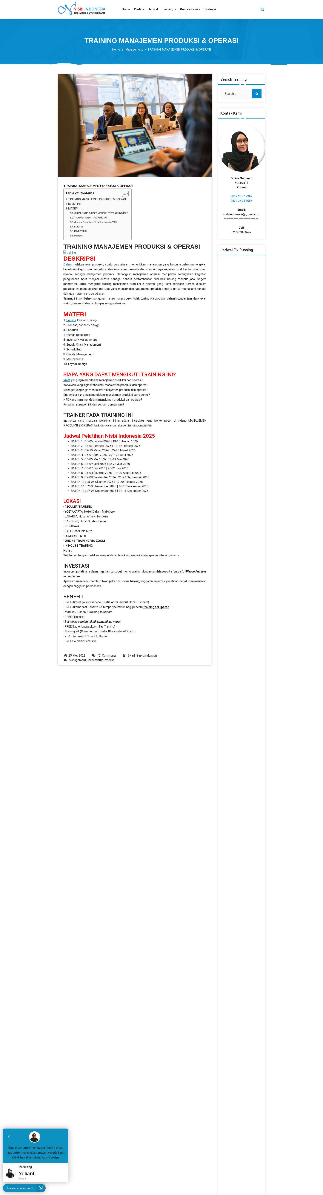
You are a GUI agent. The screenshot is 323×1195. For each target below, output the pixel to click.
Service (71, 320)
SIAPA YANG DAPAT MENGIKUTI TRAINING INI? (101, 213)
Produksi (109, 660)
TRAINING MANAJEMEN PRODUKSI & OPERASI (97, 199)
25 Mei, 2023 (76, 655)
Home (116, 49)
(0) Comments (106, 655)
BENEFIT (79, 235)
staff (66, 380)
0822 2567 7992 (241, 196)
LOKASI (78, 226)
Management (134, 49)
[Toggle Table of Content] (123, 194)
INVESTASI (80, 231)
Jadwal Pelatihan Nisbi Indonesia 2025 (95, 222)
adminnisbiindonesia (144, 655)
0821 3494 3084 (241, 201)
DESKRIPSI (74, 204)
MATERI (73, 208)
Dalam (67, 264)
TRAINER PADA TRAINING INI (90, 217)
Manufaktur (94, 660)
